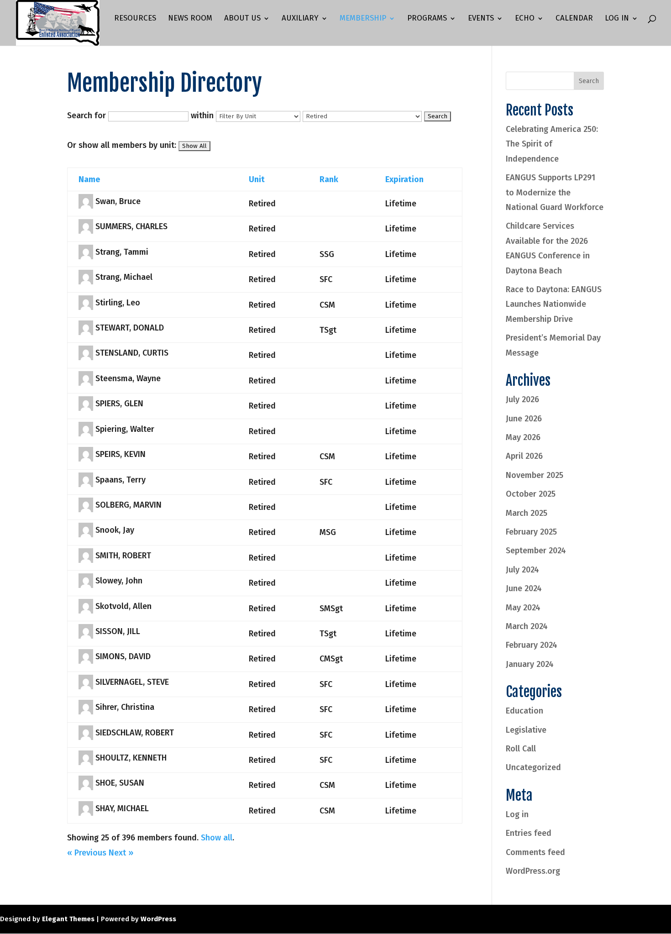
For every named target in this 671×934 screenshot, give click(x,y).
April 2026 (524, 456)
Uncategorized (533, 767)
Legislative (526, 730)
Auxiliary (300, 19)
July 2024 (522, 570)
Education (524, 711)
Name (89, 179)
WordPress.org (533, 871)
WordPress (158, 919)
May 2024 (523, 608)
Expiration (404, 179)
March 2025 (526, 513)
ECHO (525, 19)
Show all (216, 838)
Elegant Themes (68, 919)
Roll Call (521, 749)
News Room (190, 19)
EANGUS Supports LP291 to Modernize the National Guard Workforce (554, 192)
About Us (242, 19)
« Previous (86, 853)
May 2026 (523, 437)
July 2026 (522, 399)
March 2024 (527, 626)
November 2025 (534, 475)
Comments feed (535, 852)
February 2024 (531, 645)
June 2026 (524, 419)
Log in (517, 814)
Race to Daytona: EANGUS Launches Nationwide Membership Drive (554, 304)
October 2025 (531, 494)
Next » (121, 853)
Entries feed (528, 833)
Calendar (574, 19)
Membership (363, 19)
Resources (135, 19)
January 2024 (530, 664)
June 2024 (524, 588)
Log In (617, 19)
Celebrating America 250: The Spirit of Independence (552, 144)
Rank (329, 179)
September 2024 (536, 551)
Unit (257, 179)
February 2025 (531, 532)
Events (481, 19)
